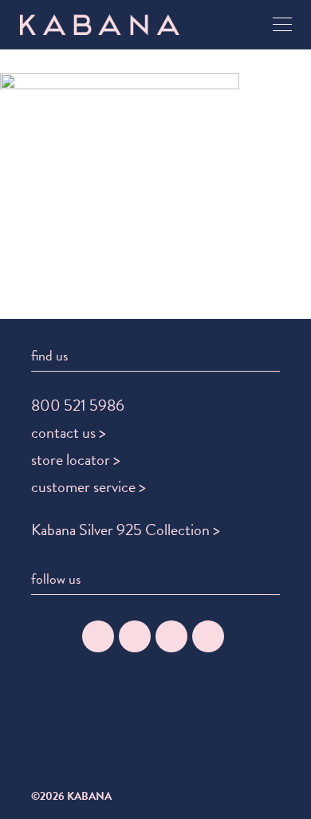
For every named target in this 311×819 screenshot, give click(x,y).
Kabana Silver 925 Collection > (125, 529)
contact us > (68, 432)
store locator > (75, 459)
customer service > (88, 486)
